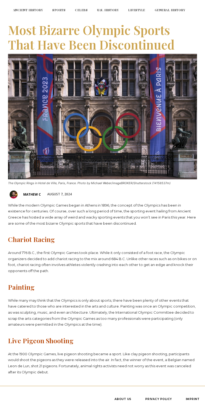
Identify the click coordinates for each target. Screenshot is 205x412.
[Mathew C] (14, 194)
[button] (196, 9)
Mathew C (32, 194)
